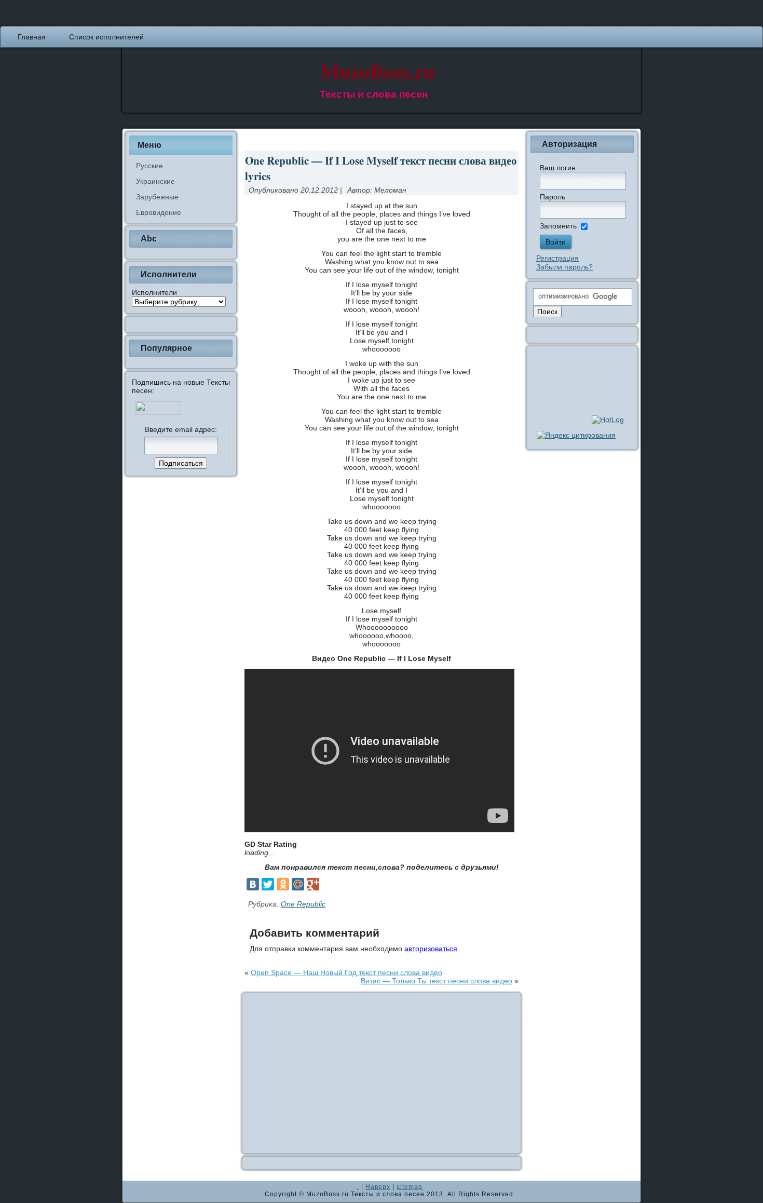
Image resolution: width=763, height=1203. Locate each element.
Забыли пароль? (564, 267)
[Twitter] (268, 884)
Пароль (552, 197)
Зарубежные (157, 197)
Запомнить (558, 226)
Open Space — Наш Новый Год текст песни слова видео (346, 972)
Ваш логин (558, 168)
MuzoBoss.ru (377, 71)
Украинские (155, 181)
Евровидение (158, 212)
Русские (149, 165)
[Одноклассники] (283, 884)
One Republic (303, 904)
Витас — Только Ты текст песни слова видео (436, 981)
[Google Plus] (313, 884)
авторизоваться (430, 948)
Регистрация (557, 258)
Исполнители (154, 292)
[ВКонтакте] (253, 884)
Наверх (377, 1187)
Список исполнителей (106, 37)
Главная (32, 37)
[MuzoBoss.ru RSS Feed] (133, 1191)
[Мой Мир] (298, 884)
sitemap (410, 1187)
